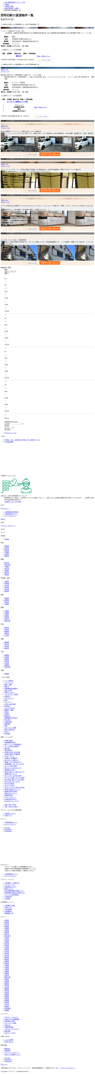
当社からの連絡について (12, 1054)
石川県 (6, 585)
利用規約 (7, 1050)
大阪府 (6, 611)
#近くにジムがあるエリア (13, 768)
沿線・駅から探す (10, 804)
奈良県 (6, 619)
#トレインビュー (10, 797)
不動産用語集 (8, 1027)
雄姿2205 (19, 56)
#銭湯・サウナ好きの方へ (13, 762)
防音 (5, 726)
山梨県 (6, 581)
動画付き (7, 716)
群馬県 (6, 574)
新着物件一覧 (8, 913)
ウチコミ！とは (9, 885)
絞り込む (7, 429)
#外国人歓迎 (8, 740)
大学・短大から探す (11, 806)
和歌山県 (7, 621)
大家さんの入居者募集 (11, 1019)
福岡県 (6, 655)
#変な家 (7, 748)
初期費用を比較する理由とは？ (14, 893)
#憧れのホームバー (10, 793)
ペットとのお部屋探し (11, 894)
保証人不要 (8, 690)
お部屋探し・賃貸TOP (11, 883)
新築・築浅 (8, 684)
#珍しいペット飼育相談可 (13, 744)
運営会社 (7, 1048)
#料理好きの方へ (10, 770)
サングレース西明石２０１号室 (17, 102)
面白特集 (7, 1031)
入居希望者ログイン (11, 514)
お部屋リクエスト (10, 813)
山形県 (6, 554)
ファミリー (8, 702)
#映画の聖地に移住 (10, 791)
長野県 (6, 583)
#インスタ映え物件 (10, 766)
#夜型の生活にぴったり (12, 789)
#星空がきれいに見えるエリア (14, 772)
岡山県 (6, 627)
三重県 (6, 604)
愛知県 (6, 598)
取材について (8, 889)
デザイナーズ (8, 698)
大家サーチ (8, 815)
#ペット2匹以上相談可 (11, 746)
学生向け (7, 706)
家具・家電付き (9, 729)
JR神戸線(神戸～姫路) (11, 8)
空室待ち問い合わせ (50, 154)
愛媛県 (6, 642)
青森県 (6, 546)
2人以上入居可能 (10, 704)
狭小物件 (7, 733)
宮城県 (6, 552)
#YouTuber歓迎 (9, 783)
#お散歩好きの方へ (10, 799)
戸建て (6, 712)
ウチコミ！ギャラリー (11, 1029)
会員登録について (10, 887)
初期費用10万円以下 (11, 718)
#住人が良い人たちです (12, 781)
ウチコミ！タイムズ (11, 1017)
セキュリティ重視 (10, 727)
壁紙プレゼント (9, 692)
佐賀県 (6, 657)
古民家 (6, 714)
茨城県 (6, 570)
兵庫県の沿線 (8, 6)
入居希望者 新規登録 (11, 512)
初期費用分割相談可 (11, 688)
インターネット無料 (11, 694)
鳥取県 (6, 633)
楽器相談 (7, 724)
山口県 (6, 635)
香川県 (6, 644)
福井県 (6, 591)
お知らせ (7, 1025)
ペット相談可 (8, 680)
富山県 (6, 589)
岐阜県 (6, 602)
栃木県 (6, 572)
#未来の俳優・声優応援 (12, 754)
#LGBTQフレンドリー (11, 801)
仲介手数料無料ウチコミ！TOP (14, 2)
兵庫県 (6, 4)
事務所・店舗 (8, 710)
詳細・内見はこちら (43, 56)
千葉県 (6, 567)
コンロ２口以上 (9, 708)
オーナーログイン (10, 516)
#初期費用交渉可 (10, 742)
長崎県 (6, 659)
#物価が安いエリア (10, 774)
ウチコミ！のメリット (8, 525)
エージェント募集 (10, 1023)
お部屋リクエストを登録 (12, 501)
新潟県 (6, 587)
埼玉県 (6, 568)
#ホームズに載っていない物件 (14, 777)
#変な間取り (8, 750)
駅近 (5, 700)
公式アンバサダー (10, 1033)
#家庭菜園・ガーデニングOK (14, 764)
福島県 (6, 556)
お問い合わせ (8, 1042)
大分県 (6, 663)
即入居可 (7, 720)
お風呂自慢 (8, 722)
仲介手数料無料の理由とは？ (14, 891)
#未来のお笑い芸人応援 (12, 752)
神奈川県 (7, 565)
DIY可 (6, 731)
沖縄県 (6, 674)
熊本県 (6, 661)
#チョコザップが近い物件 (13, 776)
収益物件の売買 (9, 1021)
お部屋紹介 (8, 911)
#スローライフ (9, 756)
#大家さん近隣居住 (10, 758)
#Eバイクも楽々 (9, 785)
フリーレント (8, 682)
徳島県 (6, 648)
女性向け (7, 696)
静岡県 (6, 600)
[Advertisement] (47, 459)
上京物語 (7, 898)
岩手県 (6, 548)
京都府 (6, 615)
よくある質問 (8, 1040)
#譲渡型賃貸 (8, 795)
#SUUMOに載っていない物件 (14, 779)
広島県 (6, 629)
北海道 (6, 539)
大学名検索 (8, 909)
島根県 (6, 631)
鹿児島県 (7, 667)
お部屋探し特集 (9, 905)
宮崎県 (6, 665)
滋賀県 (6, 617)
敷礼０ (6, 686)
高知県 (6, 646)
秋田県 (6, 550)
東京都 (6, 563)
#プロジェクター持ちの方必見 (14, 787)
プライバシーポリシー (11, 1052)
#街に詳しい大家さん (11, 760)
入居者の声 (8, 896)
